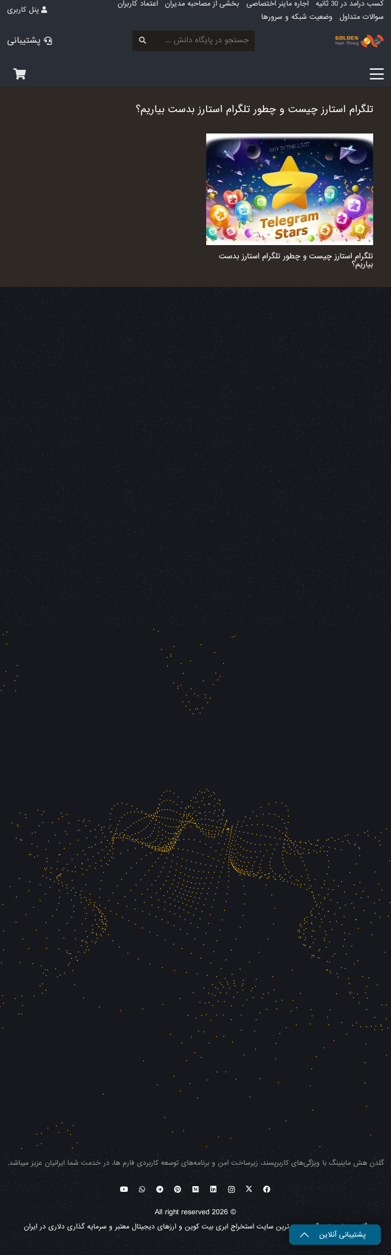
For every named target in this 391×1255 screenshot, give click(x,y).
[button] (376, 74)
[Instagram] (231, 1189)
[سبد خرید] (19, 74)
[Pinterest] (178, 1189)
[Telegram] (160, 1189)
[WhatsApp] (142, 1189)
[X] (249, 1189)
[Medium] (196, 1189)
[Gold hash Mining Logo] (278, 41)
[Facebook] (267, 1189)
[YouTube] (124, 1189)
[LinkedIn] (213, 1189)
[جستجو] (142, 40)
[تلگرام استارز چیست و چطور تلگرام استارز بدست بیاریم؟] (289, 189)
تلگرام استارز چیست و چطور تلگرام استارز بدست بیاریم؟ (296, 260)
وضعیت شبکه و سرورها (296, 16)
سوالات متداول (362, 16)
